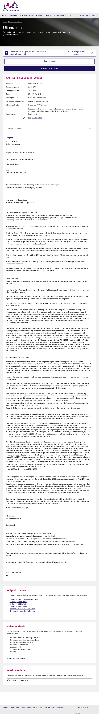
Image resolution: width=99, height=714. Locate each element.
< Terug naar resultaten (49, 68)
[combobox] (49, 128)
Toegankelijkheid (32, 707)
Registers (39, 15)
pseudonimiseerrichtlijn (18, 54)
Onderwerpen (13, 15)
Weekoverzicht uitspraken (18, 680)
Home (4, 15)
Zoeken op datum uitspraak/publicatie (24, 599)
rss (91, 707)
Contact (70, 15)
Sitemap (11, 707)
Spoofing (40, 707)
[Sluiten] (92, 53)
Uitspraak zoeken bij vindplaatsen (22, 611)
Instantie (9, 83)
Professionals (61, 15)
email (94, 707)
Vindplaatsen (11, 114)
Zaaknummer (11, 94)
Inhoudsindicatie (12, 105)
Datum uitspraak (12, 87)
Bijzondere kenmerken (15, 101)
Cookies (23, 707)
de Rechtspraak (49, 15)
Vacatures (48, 707)
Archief (54, 707)
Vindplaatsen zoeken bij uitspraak (22, 609)
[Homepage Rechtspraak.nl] (9, 6)
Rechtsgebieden (12, 98)
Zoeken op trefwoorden (18, 602)
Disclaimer (60, 707)
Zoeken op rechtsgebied (18, 606)
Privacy (17, 707)
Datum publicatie (12, 90)
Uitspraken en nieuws (26, 15)
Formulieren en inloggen (88, 15)
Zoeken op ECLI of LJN (18, 604)
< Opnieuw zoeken (49, 61)
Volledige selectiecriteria (17, 658)
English (5, 707)
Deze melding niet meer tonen (76, 53)
